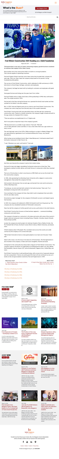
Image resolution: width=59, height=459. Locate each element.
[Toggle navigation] (56, 2)
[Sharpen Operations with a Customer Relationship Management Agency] (49, 322)
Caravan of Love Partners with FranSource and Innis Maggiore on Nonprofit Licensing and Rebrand (28, 371)
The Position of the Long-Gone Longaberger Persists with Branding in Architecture (29, 334)
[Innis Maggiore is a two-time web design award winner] (49, 359)
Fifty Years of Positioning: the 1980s (13, 275)
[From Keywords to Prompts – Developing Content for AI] (10, 322)
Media (26, 445)
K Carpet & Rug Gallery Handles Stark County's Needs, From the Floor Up (42, 263)
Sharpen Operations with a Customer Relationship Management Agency (48, 333)
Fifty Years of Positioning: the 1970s (13, 278)
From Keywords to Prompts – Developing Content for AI (9, 332)
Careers (22, 445)
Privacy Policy (35, 445)
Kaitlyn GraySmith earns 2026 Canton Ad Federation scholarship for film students (48, 407)
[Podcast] (35, 442)
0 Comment (33, 63)
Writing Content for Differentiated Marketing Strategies (48, 301)
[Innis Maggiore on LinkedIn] (31, 442)
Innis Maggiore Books (42, 8)
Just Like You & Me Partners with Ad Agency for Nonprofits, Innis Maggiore (29, 406)
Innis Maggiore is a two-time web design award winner (48, 370)
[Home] (6, 2)
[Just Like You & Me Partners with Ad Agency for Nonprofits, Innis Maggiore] (29, 395)
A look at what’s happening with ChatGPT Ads (28, 300)
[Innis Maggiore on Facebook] (23, 442)
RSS (7, 289)
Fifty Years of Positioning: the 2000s (13, 269)
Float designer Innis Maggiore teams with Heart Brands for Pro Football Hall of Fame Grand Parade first (10, 407)
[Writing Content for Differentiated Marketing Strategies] (49, 290)
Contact (30, 445)
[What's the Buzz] (15, 10)
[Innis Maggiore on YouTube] (27, 442)
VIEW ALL (4, 289)
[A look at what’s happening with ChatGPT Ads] (29, 290)
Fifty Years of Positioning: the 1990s (13, 272)
